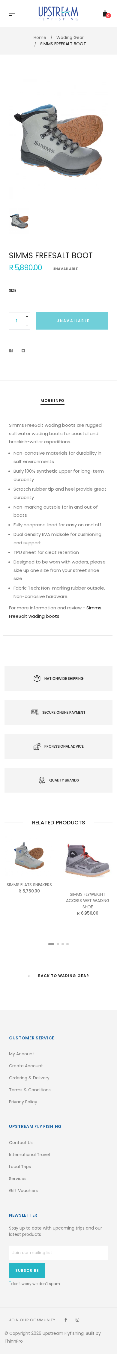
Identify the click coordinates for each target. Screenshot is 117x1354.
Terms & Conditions (30, 1090)
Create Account (26, 1066)
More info (52, 400)
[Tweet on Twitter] (23, 351)
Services (17, 1179)
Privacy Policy (23, 1102)
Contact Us (21, 1143)
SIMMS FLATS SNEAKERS (29, 885)
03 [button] (63, 944)
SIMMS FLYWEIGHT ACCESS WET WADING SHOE (88, 900)
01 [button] (51, 944)
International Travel (29, 1155)
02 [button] (58, 944)
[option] (58, 140)
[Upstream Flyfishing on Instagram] (77, 1320)
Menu (14, 14)
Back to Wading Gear (63, 975)
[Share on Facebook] (12, 351)
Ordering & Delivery (29, 1078)
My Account (21, 1054)
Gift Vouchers (23, 1191)
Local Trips (20, 1167)
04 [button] (67, 944)
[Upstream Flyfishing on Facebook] (65, 1320)
